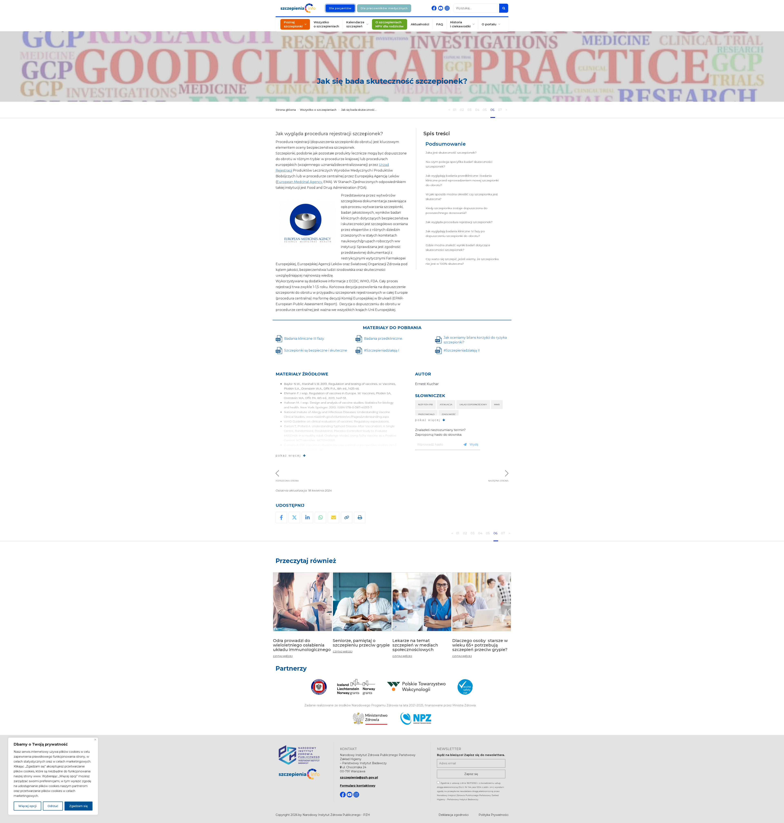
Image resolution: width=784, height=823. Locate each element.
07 (500, 110)
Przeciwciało (426, 414)
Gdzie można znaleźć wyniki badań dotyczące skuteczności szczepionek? (458, 247)
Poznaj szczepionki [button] (293, 24)
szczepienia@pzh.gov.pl (359, 777)
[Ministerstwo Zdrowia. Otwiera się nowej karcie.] (370, 718)
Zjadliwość (448, 414)
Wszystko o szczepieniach (326, 24)
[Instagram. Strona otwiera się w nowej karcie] (447, 8)
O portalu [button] (489, 24)
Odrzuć (53, 806)
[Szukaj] (503, 8)
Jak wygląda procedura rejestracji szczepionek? (459, 222)
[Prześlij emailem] (333, 517)
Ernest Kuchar (427, 384)
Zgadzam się (78, 806)
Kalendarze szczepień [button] (355, 24)
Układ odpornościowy (473, 404)
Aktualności (420, 24)
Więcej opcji (27, 806)
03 (470, 110)
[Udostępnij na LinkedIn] (307, 517)
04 (477, 110)
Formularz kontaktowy (357, 785)
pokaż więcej (288, 455)
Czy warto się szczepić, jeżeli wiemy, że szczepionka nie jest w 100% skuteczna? (462, 261)
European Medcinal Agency (299, 182)
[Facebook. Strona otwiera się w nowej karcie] (434, 8)
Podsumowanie (445, 144)
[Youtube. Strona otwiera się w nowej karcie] (440, 8)
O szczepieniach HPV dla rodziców (389, 24)
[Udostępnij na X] (294, 517)
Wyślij (474, 444)
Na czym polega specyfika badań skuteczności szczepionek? (459, 164)
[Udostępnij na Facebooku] (281, 517)
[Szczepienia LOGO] (303, 774)
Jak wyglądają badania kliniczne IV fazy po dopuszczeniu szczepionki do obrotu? (455, 233)
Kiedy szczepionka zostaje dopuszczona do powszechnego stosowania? (456, 210)
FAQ (439, 24)
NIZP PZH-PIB (425, 404)
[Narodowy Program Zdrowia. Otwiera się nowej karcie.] (416, 718)
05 (485, 110)
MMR (497, 404)
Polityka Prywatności (493, 815)
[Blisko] (95, 739)
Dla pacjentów (340, 8)
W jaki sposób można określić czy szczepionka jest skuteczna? (462, 196)
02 (462, 110)
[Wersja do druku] (359, 517)
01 (455, 110)
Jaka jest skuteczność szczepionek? (451, 152)
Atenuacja (446, 404)
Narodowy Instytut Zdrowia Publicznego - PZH (336, 815)
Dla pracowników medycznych (384, 8)
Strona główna (286, 109)
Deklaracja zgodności (454, 815)
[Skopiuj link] (346, 517)
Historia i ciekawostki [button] (460, 24)
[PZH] (303, 755)
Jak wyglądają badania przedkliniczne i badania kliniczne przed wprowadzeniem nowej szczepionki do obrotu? (462, 180)
